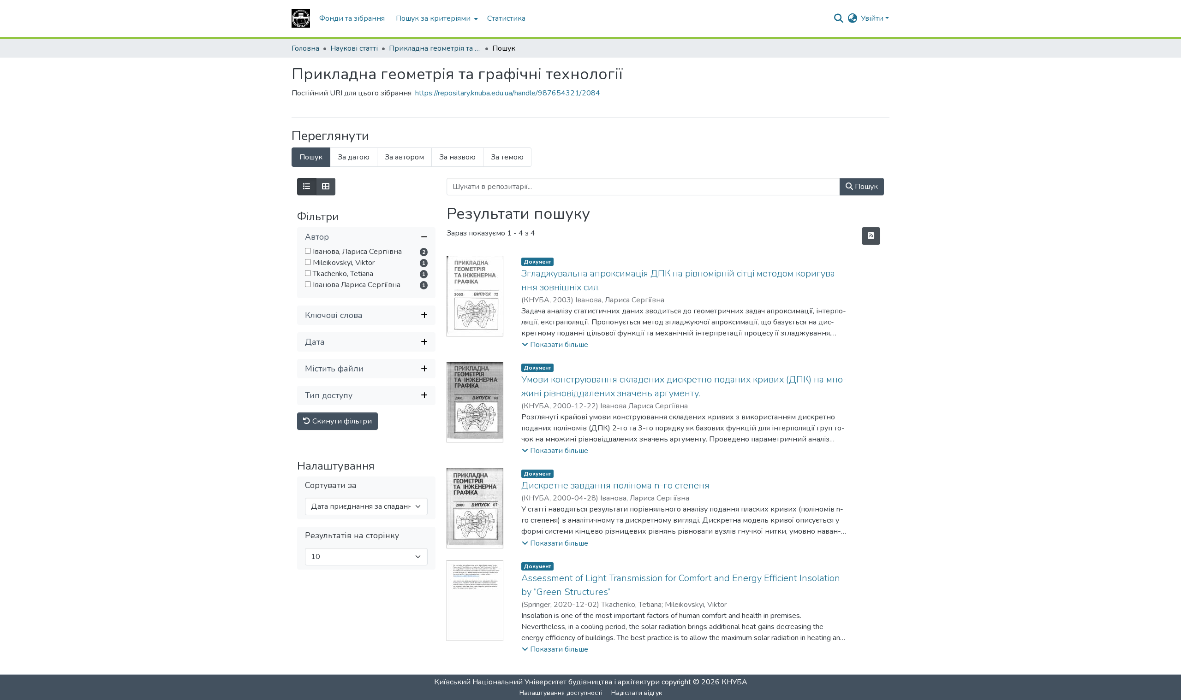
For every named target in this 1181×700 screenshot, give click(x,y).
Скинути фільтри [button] (341, 421)
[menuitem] (436, 18)
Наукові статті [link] (354, 48)
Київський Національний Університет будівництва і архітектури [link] (547, 682)
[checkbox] (308, 251)
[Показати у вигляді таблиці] (325, 186)
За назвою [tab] (457, 157)
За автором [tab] (404, 157)
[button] (301, 18)
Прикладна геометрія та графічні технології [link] (435, 48)
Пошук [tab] (310, 157)
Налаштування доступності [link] (560, 692)
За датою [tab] (354, 157)
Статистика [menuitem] (506, 18)
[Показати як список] (306, 186)
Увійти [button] (873, 18)
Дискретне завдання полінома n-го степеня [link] (615, 485)
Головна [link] (305, 48)
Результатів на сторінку (352, 536)
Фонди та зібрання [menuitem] (352, 18)
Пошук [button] (865, 187)
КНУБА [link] (734, 682)
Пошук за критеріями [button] (433, 18)
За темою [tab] (507, 157)
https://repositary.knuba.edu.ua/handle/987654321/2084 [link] (507, 93)
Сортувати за (331, 485)
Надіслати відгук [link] (636, 692)
